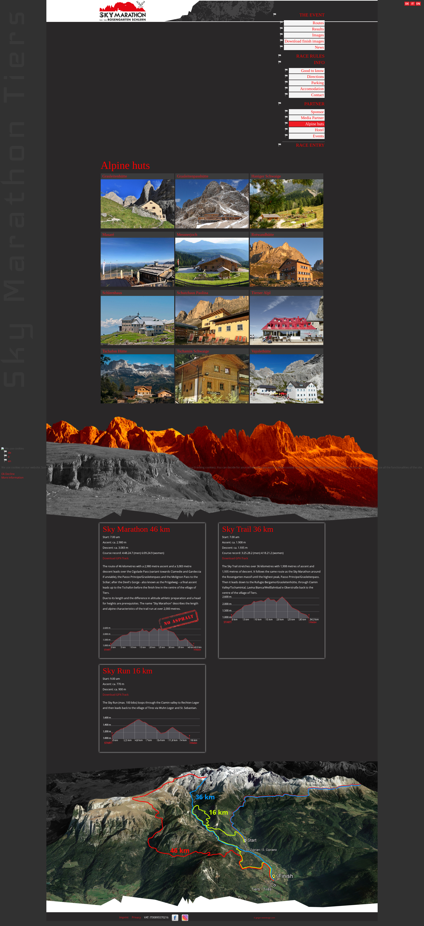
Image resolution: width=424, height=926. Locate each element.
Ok (3, 474)
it (9, 457)
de (9, 452)
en (9, 461)
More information (12, 477)
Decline (10, 474)
